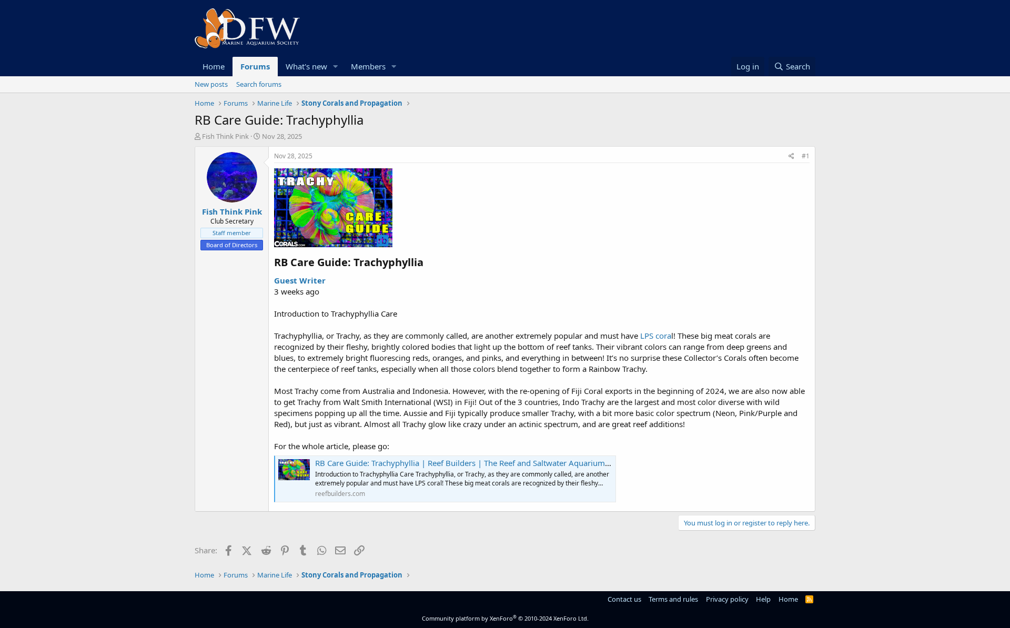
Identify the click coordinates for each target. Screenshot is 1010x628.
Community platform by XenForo (505, 618)
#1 (806, 155)
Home (214, 66)
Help (763, 599)
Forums (255, 66)
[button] (335, 66)
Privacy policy (727, 599)
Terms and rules (673, 599)
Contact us (624, 599)
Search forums (258, 84)
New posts (211, 84)
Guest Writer (300, 280)
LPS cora (655, 335)
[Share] (791, 156)
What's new (306, 66)
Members (368, 66)
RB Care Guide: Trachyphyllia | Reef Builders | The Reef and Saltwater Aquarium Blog (469, 463)
